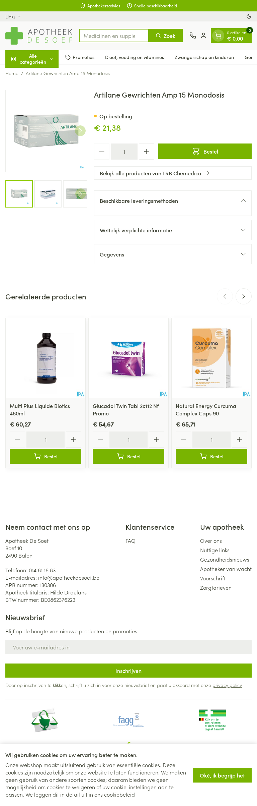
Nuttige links (215, 550)
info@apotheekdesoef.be (68, 577)
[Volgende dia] (244, 296)
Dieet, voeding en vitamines (134, 57)
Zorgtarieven (216, 587)
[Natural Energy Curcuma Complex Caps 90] (211, 358)
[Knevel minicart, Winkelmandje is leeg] (218, 36)
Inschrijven (128, 670)
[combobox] (114, 35)
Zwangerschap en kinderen (204, 57)
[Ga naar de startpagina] (38, 36)
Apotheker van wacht (226, 568)
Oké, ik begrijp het (222, 775)
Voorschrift (213, 578)
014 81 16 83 (42, 570)
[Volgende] (80, 130)
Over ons (211, 540)
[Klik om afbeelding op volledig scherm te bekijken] (46, 131)
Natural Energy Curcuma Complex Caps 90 (206, 409)
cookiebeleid (119, 794)
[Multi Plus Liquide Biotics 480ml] (45, 358)
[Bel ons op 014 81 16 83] (192, 35)
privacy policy (227, 685)
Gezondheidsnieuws (224, 559)
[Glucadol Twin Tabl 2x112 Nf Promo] (128, 358)
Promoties (83, 57)
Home (11, 73)
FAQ (130, 540)
